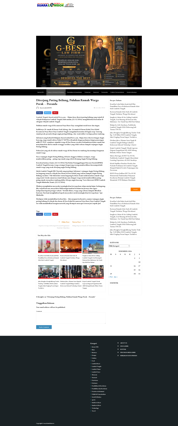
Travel (93, 411)
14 (125, 266)
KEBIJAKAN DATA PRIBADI (128, 355)
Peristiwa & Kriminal (98, 391)
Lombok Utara (96, 372)
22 (130, 270)
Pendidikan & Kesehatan (74, 92)
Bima (93, 350)
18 (111, 270)
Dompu (94, 355)
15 (130, 266)
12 (116, 266)
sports (93, 400)
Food (93, 361)
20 (120, 270)
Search (135, 189)
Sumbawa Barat (96, 402)
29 (130, 274)
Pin (56, 112)
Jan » (116, 277)
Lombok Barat (96, 363)
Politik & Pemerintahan (117, 92)
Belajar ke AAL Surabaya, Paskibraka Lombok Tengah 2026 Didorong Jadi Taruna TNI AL (123, 127)
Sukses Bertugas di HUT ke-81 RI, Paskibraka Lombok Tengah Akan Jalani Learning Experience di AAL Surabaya (124, 158)
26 (116, 274)
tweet (48, 112)
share (40, 112)
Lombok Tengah (96, 366)
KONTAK (123, 349)
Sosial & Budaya (132, 92)
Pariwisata (104, 92)
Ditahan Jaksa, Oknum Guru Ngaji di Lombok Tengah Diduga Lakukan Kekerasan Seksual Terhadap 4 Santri (70, 284)
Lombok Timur (96, 369)
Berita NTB (41, 92)
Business (94, 352)
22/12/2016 (98, 108)
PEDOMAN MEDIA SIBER (128, 352)
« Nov (111, 277)
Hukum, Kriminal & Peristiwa (56, 92)
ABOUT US (123, 343)
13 (120, 266)
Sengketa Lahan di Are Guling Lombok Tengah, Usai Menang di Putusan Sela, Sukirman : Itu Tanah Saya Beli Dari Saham (125, 119)
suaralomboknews (49, 423)
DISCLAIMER (124, 346)
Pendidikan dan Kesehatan (99, 388)
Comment (39, 311)
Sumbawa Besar (96, 405)
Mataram (94, 375)
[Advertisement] (89, 22)
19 (116, 270)
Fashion (94, 358)
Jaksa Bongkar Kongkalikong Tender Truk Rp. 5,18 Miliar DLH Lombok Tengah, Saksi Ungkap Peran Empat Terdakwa (125, 135)
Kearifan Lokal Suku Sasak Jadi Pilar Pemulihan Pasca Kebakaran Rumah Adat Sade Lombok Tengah (48, 258)
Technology (95, 408)
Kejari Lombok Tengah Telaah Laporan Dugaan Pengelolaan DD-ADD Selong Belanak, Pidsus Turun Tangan (123, 150)
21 (125, 270)
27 (120, 274)
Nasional (96, 92)
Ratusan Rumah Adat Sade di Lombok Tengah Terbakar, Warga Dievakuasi (70, 258)
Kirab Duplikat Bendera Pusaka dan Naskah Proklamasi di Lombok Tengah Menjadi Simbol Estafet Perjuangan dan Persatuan (124, 166)
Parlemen (88, 92)
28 (125, 274)
